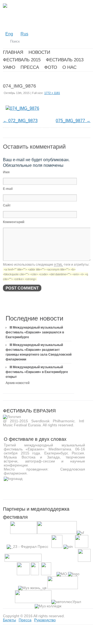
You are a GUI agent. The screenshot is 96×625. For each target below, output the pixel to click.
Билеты (9, 620)
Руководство (45, 620)
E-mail (8, 189)
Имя (6, 172)
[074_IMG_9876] (22, 108)
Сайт (7, 205)
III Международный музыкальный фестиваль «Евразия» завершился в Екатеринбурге (35, 332)
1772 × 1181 (52, 93)
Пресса (25, 620)
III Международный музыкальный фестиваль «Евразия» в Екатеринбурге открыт (37, 372)
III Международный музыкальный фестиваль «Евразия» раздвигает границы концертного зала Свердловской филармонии (38, 352)
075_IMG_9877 (70, 120)
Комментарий (13, 222)
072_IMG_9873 (23, 120)
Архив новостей (18, 383)
